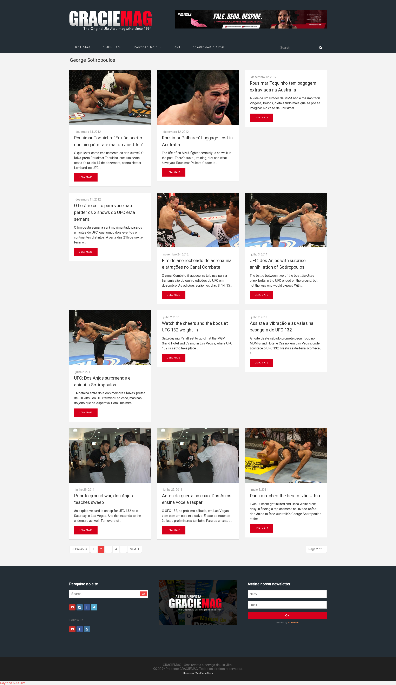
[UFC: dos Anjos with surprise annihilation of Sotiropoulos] (286, 220)
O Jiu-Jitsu (112, 47)
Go (143, 593)
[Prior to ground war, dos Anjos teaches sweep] (110, 455)
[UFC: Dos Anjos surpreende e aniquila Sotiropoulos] (110, 337)
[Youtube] (72, 607)
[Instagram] (80, 607)
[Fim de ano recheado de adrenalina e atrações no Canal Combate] (198, 220)
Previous (81, 549)
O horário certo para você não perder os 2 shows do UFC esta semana (104, 212)
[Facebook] (87, 607)
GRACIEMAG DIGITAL (209, 47)
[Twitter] (94, 607)
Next (133, 549)
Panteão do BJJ (148, 47)
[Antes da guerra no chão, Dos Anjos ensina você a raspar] (198, 455)
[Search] (320, 47)
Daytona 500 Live (13, 683)
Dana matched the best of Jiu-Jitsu (285, 495)
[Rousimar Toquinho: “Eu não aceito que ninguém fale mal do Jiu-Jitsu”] (110, 97)
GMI (177, 47)
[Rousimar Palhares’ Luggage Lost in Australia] (198, 97)
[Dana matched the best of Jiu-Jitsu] (286, 455)
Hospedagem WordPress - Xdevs (198, 673)
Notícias (82, 47)
